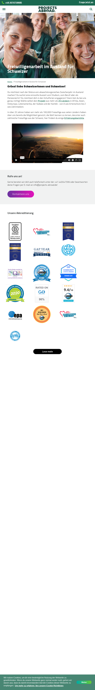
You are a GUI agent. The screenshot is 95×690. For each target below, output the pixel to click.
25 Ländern (64, 100)
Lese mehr (47, 351)
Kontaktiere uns (20, 194)
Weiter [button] (84, 682)
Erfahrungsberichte (74, 118)
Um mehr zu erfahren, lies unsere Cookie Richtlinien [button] (39, 686)
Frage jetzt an (86, 2)
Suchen (91, 8)
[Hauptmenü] (4, 9)
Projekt (41, 100)
